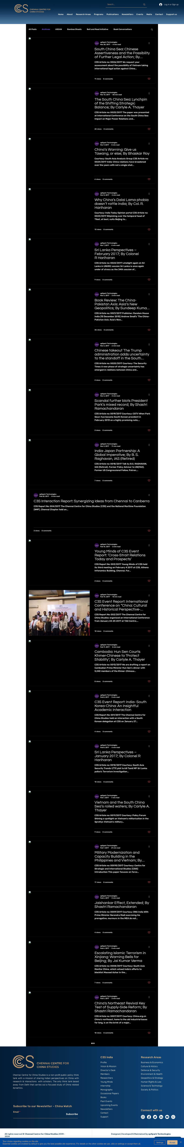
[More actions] (150, 43)
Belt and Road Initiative (97, 29)
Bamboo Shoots (74, 29)
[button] (69, 14)
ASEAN (58, 29)
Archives (46, 29)
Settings (159, 1142)
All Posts (33, 29)
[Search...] (144, 4)
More (139, 29)
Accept (172, 1142)
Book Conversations (123, 29)
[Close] (180, 1142)
